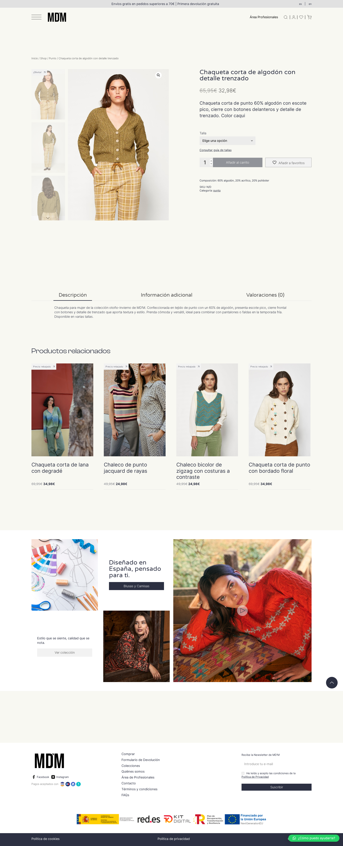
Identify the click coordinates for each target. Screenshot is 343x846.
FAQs (125, 795)
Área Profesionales (264, 17)
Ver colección (65, 652)
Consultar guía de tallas (216, 150)
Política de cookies (45, 839)
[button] (36, 17)
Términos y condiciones (139, 789)
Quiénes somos (133, 771)
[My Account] (293, 17)
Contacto (128, 783)
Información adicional (166, 295)
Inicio (34, 58)
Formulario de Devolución (140, 760)
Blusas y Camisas (136, 586)
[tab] (72, 295)
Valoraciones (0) (265, 295)
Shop (43, 58)
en (310, 3)
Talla (203, 133)
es (300, 3)
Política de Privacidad (255, 776)
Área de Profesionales (137, 777)
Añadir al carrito (237, 162)
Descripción (73, 295)
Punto (52, 58)
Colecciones (130, 765)
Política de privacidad (174, 839)
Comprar (128, 754)
